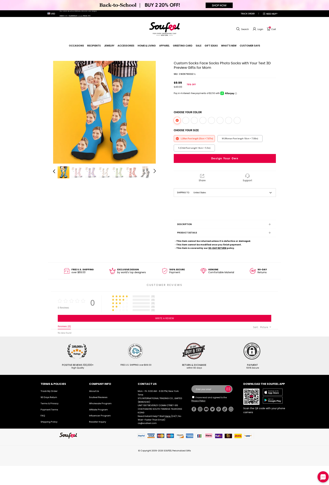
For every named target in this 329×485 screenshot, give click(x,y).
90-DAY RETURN (217, 248)
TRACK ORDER (248, 13)
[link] (76, 45)
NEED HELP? (271, 13)
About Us (94, 391)
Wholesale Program (100, 403)
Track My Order (49, 391)
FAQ (43, 415)
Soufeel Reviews (98, 397)
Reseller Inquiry (97, 421)
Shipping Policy (49, 421)
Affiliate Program (98, 409)
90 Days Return (49, 397)
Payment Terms (49, 409)
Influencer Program (100, 415)
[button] (242, 29)
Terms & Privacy (49, 403)
